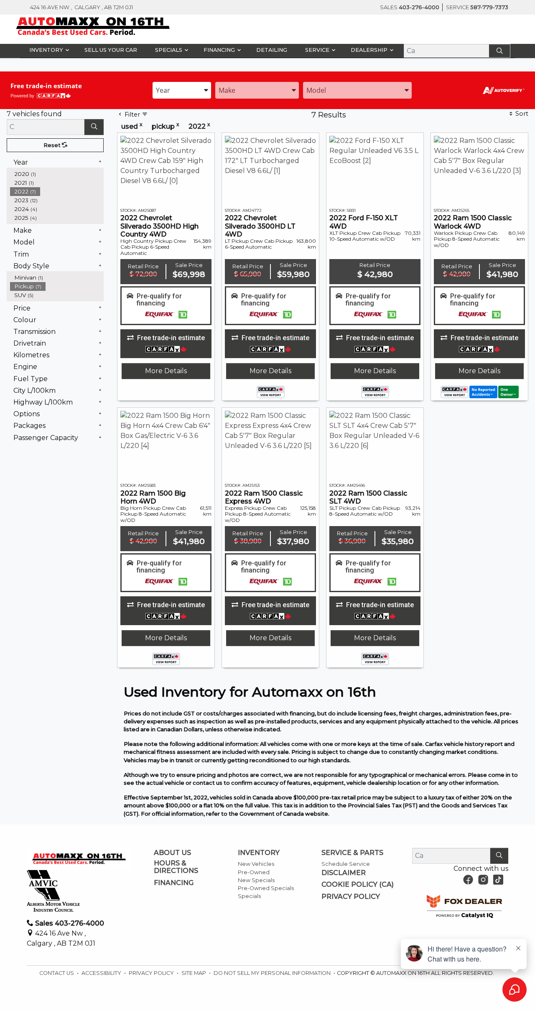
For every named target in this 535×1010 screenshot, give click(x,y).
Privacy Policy (350, 897)
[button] (48, 50)
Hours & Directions (176, 867)
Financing (174, 883)
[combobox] (181, 90)
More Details (166, 371)
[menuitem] (57, 277)
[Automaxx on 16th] (93, 26)
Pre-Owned (254, 872)
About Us (172, 853)
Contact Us (57, 973)
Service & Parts (352, 853)
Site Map (194, 973)
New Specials (256, 880)
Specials (249, 896)
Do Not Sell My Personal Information (273, 973)
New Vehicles (256, 864)
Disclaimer (343, 873)
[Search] (499, 50)
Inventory (259, 853)
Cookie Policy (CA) (357, 884)
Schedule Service (345, 864)
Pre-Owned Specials (266, 888)
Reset (52, 145)
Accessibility (102, 973)
